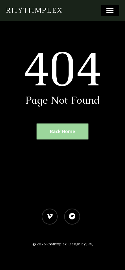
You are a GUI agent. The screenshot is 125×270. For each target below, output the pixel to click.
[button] (110, 10)
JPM (90, 244)
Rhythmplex (34, 10)
